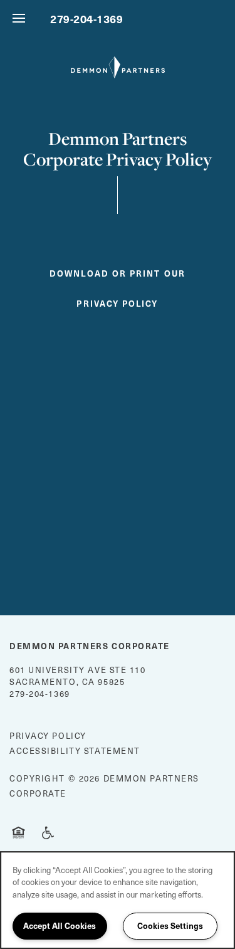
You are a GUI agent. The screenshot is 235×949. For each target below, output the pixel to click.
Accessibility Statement (74, 750)
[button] (117, 284)
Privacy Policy (47, 735)
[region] (117, 900)
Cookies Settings (170, 925)
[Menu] (19, 19)
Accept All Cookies (59, 925)
